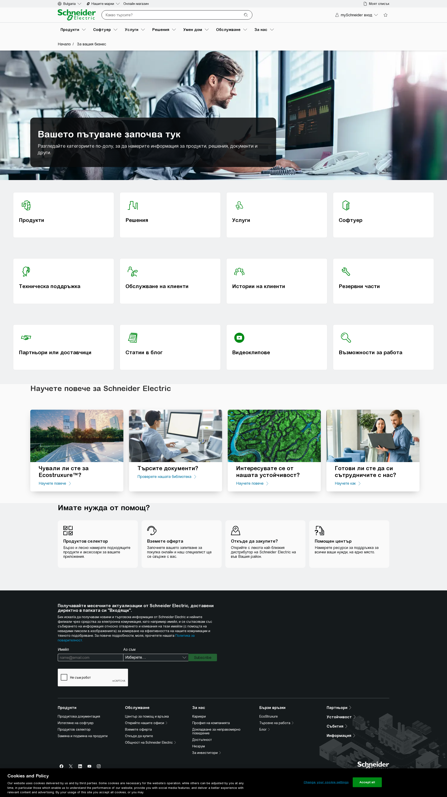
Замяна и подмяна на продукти (83, 736)
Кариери (199, 716)
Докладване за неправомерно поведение (216, 731)
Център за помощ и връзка (147, 716)
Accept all (367, 782)
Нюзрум (198, 746)
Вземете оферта (138, 729)
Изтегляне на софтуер (76, 723)
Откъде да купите (139, 736)
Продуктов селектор (74, 729)
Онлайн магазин (136, 4)
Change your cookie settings (326, 782)
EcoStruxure (268, 716)
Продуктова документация (79, 716)
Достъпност (202, 740)
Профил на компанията (211, 723)
